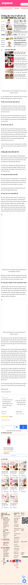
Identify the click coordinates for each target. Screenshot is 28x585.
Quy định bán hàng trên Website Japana (17, 520)
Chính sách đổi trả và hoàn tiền (17, 530)
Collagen (16, 351)
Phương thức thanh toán (17, 538)
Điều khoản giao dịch (16, 541)
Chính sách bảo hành (16, 560)
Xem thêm (14, 455)
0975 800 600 (6, 540)
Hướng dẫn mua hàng (16, 525)
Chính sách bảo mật (16, 556)
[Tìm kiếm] (21, 4)
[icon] (8, 561)
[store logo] (7, 3)
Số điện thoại (19, 411)
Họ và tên (4, 411)
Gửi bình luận (23, 427)
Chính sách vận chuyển (16, 549)
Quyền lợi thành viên (16, 552)
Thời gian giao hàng (17, 534)
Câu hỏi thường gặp (16, 545)
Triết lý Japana (17, 516)
